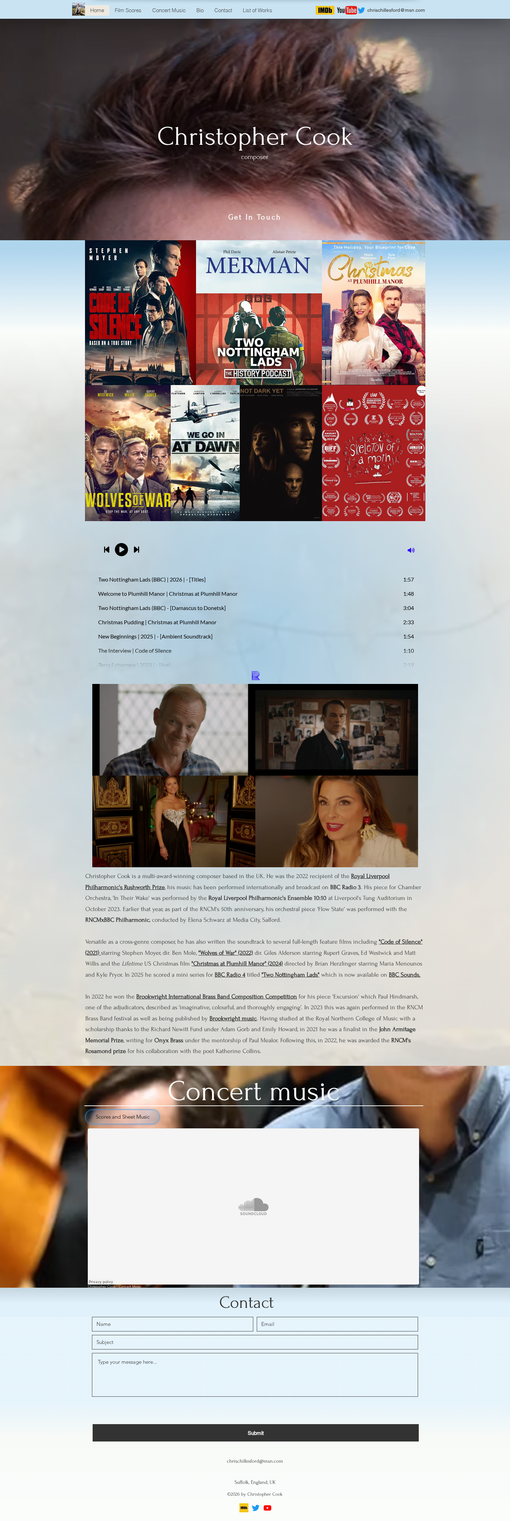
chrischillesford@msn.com (396, 10)
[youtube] (267, 1507)
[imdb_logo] (243, 1507)
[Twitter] (255, 1507)
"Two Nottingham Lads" (291, 974)
